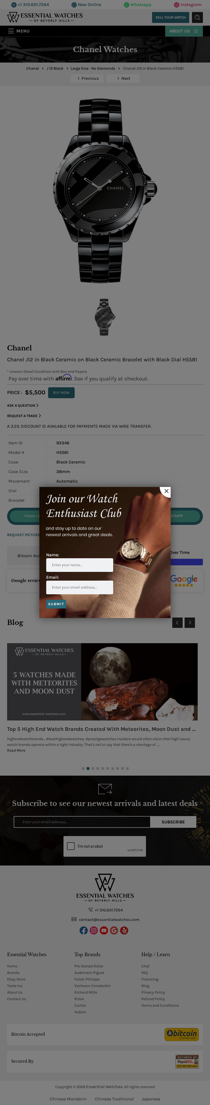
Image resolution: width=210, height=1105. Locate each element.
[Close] (165, 492)
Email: (52, 577)
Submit (56, 604)
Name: (52, 554)
